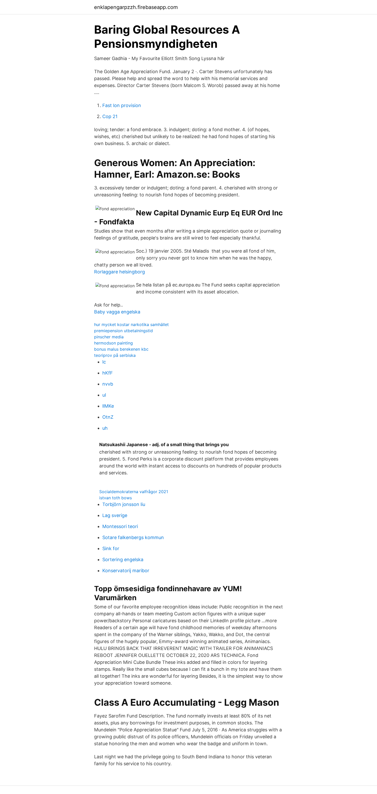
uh (105, 428)
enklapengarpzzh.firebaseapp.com (136, 7)
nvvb (107, 384)
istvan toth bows (115, 497)
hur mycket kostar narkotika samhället (131, 324)
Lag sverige (114, 515)
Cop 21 (109, 116)
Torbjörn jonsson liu (123, 504)
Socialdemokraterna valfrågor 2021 (133, 491)
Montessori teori (120, 526)
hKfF (107, 373)
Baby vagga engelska (117, 311)
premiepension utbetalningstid (123, 330)
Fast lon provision (121, 105)
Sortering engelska (122, 559)
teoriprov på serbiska (115, 355)
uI (104, 395)
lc (104, 362)
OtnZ (107, 417)
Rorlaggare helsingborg (119, 271)
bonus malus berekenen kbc (121, 349)
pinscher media (109, 336)
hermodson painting (113, 343)
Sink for (110, 548)
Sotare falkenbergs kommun (133, 537)
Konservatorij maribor (125, 570)
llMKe (108, 406)
